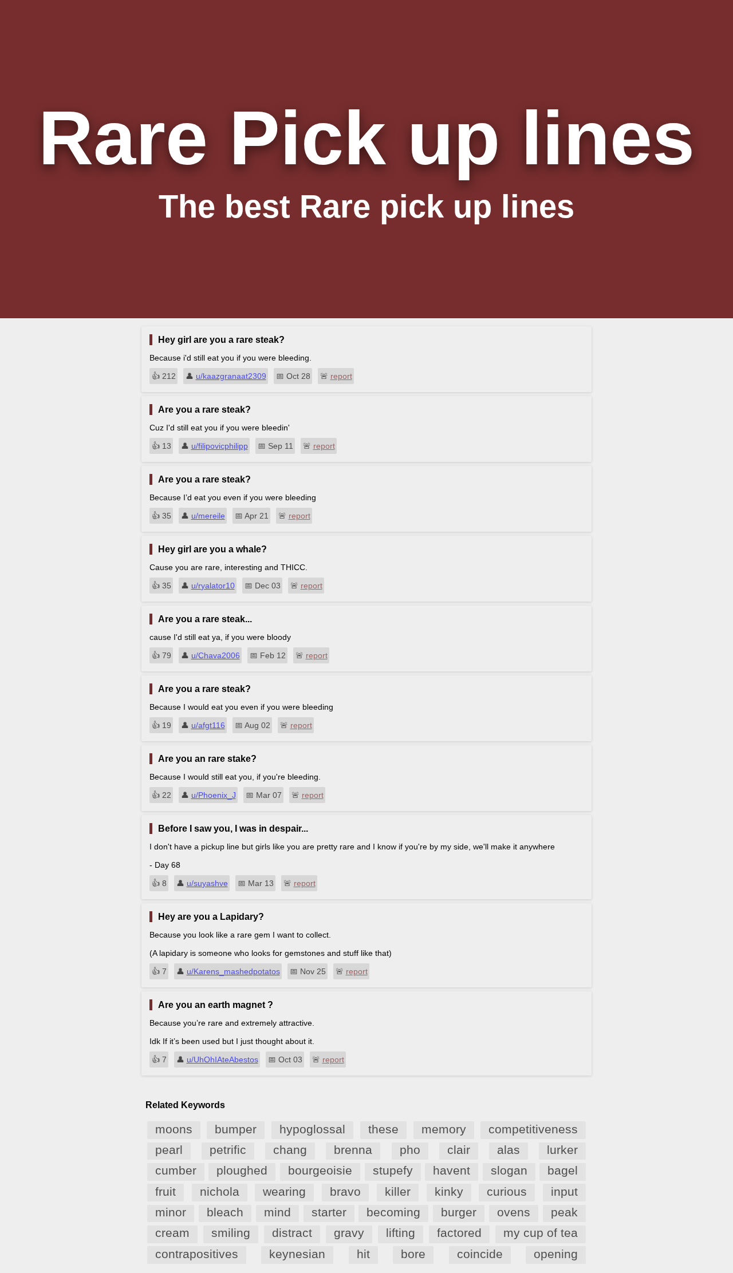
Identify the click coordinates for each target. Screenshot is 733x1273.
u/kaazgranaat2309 (231, 376)
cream (172, 1232)
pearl (169, 1149)
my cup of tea (540, 1232)
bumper (236, 1129)
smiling (230, 1232)
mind (277, 1212)
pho (410, 1149)
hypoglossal (312, 1129)
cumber (175, 1170)
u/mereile (208, 515)
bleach (225, 1212)
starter (329, 1212)
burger (458, 1212)
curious (507, 1191)
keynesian (297, 1253)
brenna (353, 1149)
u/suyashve (207, 883)
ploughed (241, 1170)
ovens (513, 1212)
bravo (345, 1191)
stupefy (393, 1170)
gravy (349, 1232)
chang (290, 1149)
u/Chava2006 (215, 655)
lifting (400, 1232)
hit (363, 1253)
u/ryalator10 (213, 585)
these (383, 1129)
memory (443, 1129)
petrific (228, 1149)
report (341, 376)
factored (459, 1232)
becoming (393, 1212)
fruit (165, 1191)
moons (173, 1129)
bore (413, 1253)
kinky (449, 1191)
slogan (509, 1170)
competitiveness (533, 1129)
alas (508, 1149)
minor (170, 1212)
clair (458, 1149)
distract (292, 1232)
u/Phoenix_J (213, 795)
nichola (219, 1191)
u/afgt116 (208, 725)
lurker (562, 1149)
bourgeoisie (320, 1170)
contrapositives (196, 1253)
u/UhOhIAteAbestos (222, 1059)
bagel (562, 1170)
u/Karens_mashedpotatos (233, 971)
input (564, 1191)
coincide (480, 1253)
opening (556, 1253)
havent (451, 1170)
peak (564, 1212)
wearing (284, 1191)
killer (398, 1191)
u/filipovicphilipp (219, 445)
